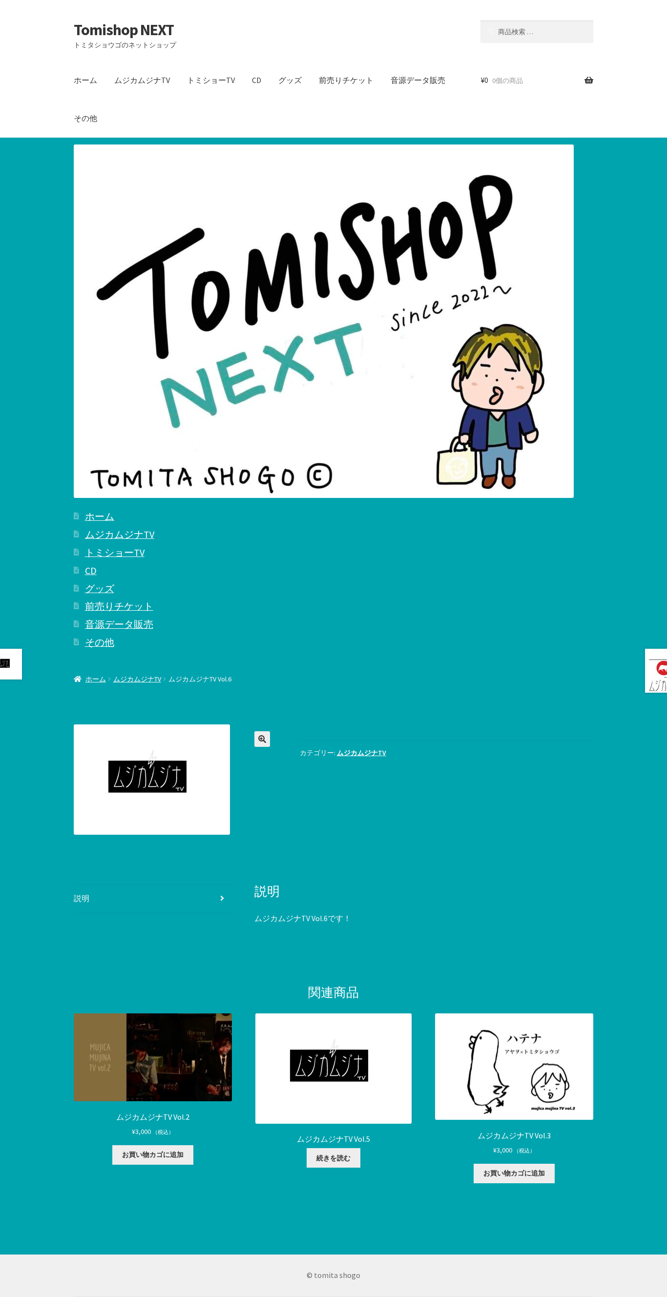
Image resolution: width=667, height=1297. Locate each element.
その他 (85, 118)
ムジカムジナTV (142, 80)
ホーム (85, 80)
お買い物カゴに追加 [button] (153, 1154)
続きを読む (333, 1157)
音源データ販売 (418, 80)
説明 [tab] (81, 898)
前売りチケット (346, 80)
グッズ (290, 80)
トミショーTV (211, 80)
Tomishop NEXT (124, 30)
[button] (262, 739)
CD (256, 80)
